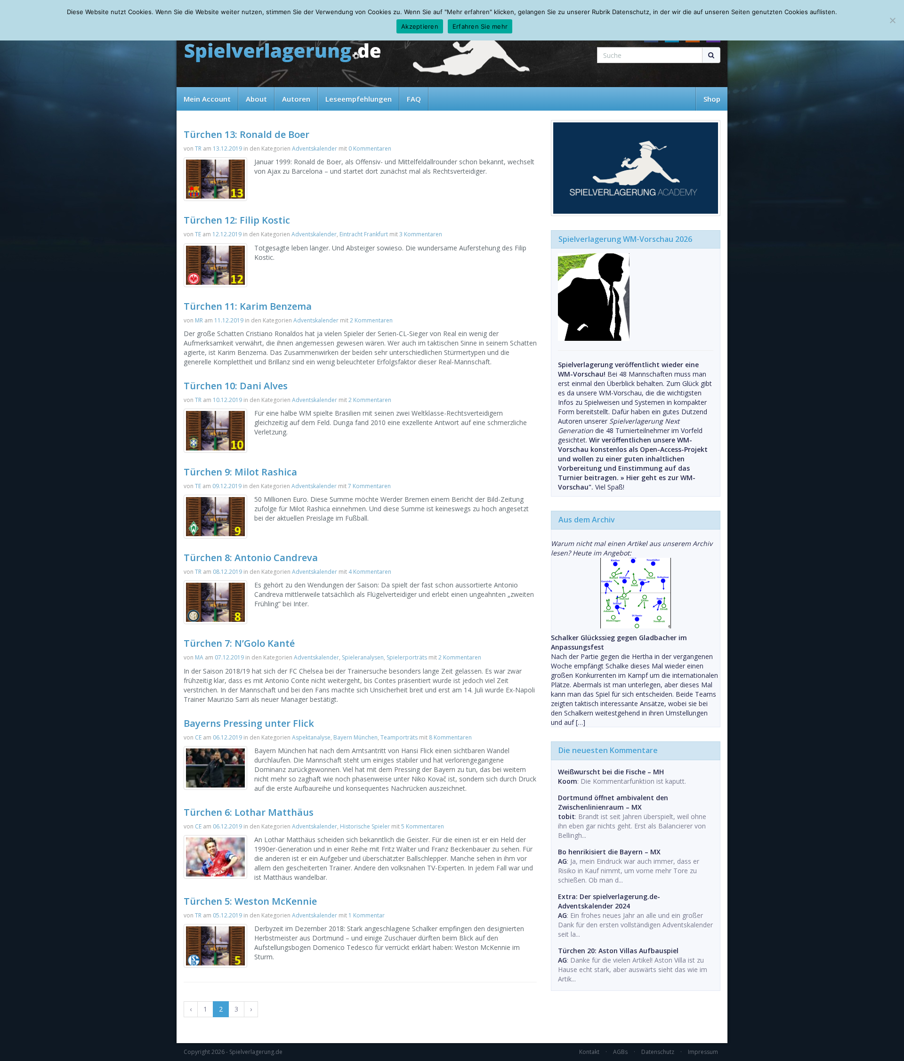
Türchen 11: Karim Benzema (248, 306)
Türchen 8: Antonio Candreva (251, 557)
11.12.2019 (228, 320)
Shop (711, 99)
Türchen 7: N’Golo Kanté (239, 643)
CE (198, 737)
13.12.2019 (227, 149)
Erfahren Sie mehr (480, 26)
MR (199, 320)
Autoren (296, 99)
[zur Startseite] (282, 53)
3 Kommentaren (420, 234)
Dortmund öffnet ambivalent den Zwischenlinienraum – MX (613, 802)
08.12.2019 (227, 572)
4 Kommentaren (369, 572)
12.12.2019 (227, 234)
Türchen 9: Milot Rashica (240, 472)
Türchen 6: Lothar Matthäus (249, 812)
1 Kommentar (366, 915)
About (256, 99)
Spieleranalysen (363, 657)
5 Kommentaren (422, 826)
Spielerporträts (407, 657)
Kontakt (589, 1052)
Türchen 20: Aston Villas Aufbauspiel (618, 950)
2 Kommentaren (371, 320)
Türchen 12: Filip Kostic (237, 220)
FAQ (414, 99)
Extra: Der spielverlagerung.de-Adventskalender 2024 (609, 901)
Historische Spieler (365, 826)
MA (199, 657)
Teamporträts (399, 737)
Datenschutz (657, 1052)
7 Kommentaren (369, 486)
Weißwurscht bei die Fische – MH (611, 771)
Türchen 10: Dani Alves (236, 385)
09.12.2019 (227, 486)
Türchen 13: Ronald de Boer (246, 134)
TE (198, 234)
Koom (567, 781)
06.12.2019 (227, 737)
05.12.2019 (227, 915)
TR (198, 149)
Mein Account (207, 99)
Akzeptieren (419, 26)
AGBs (620, 1052)
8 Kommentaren (450, 737)
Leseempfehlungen (358, 99)
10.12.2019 (227, 400)
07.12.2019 (229, 657)
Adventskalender (314, 149)
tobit (566, 816)
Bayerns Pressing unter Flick (249, 723)
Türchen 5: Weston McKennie (250, 901)
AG (562, 861)
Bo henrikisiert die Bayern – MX (609, 851)
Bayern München (355, 737)
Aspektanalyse (311, 737)
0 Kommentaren (369, 149)
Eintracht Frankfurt (363, 234)
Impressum (703, 1052)
